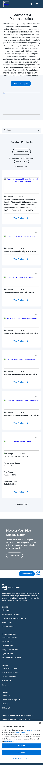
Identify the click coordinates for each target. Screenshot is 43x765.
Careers (4, 685)
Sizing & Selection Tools (10, 649)
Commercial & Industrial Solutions (14, 618)
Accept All (21, 752)
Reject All (21, 746)
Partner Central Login (9, 700)
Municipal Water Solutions (11, 614)
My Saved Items (7, 654)
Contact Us (6, 696)
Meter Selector (7, 641)
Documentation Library (10, 637)
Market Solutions (8, 626)
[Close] (39, 723)
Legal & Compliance (9, 677)
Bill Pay (4, 708)
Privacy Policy (20, 732)
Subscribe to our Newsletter (11, 658)
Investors (5, 681)
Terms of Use (30, 730)
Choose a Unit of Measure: (11, 716)
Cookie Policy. (9, 741)
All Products (6, 610)
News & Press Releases (10, 673)
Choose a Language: (9, 719)
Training (5, 704)
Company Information (10, 668)
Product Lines (7, 622)
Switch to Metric (21, 161)
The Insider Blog (7, 645)
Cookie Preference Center (21, 759)
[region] (21, 742)
